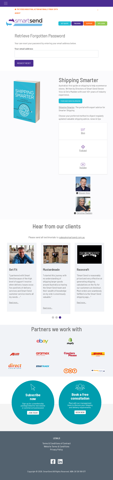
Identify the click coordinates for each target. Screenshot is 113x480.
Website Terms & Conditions (56, 446)
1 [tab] (53, 317)
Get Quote (64, 23)
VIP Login (101, 23)
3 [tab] (60, 317)
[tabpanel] (36, 278)
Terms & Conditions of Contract (57, 443)
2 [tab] (56, 317)
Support (89, 23)
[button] (97, 9)
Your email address (24, 48)
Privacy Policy (56, 449)
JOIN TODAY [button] (33, 412)
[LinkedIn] (60, 462)
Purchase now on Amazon (70, 101)
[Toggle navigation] (6, 3)
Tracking (77, 23)
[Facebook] (53, 462)
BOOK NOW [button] (80, 412)
